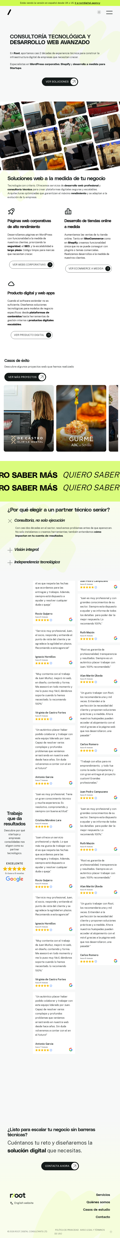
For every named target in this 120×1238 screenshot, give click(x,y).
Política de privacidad (67, 1230)
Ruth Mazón (87, 624)
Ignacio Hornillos (45, 642)
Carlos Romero (89, 735)
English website (23, 1202)
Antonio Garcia (44, 763)
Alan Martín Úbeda (91, 667)
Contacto (103, 1217)
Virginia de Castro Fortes (50, 698)
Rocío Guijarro (43, 599)
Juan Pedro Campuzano (94, 783)
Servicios (103, 1195)
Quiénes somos (98, 1202)
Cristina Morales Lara (48, 806)
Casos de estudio (96, 1209)
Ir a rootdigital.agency (87, 3)
